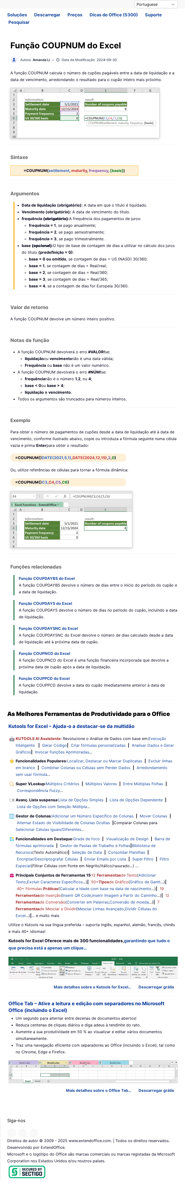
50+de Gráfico (109, 881)
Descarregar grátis (156, 987)
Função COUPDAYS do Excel (45, 603)
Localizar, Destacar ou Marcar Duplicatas (104, 761)
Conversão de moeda (129, 902)
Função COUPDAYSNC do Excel (48, 628)
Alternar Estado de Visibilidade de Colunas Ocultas (63, 822)
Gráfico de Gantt (145, 881)
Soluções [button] (17, 14)
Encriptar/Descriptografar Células (47, 859)
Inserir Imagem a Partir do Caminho (124, 895)
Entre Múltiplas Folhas (143, 783)
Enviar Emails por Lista (105, 859)
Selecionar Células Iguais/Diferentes (48, 829)
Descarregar (47, 14)
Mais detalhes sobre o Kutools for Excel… (92, 987)
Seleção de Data (87, 852)
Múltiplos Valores (101, 783)
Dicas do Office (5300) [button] (114, 14)
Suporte (153, 14)
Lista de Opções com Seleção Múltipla (52, 806)
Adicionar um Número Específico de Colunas (92, 816)
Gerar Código (54, 745)
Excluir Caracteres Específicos (55, 881)
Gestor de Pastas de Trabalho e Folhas (95, 845)
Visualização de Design (127, 838)
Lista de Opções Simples (80, 799)
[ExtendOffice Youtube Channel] (33, 1133)
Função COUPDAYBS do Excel (47, 578)
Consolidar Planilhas (126, 852)
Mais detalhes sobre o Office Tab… (98, 1090)
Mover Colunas (153, 816)
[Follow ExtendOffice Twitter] (22, 1133)
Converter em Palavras (88, 902)
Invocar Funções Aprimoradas (62, 752)
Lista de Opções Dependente (136, 799)
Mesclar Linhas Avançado (101, 908)
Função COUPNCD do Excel (44, 653)
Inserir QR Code (76, 895)
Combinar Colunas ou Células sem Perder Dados (85, 767)
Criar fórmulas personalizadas (98, 745)
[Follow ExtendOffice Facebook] (11, 1133)
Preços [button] (74, 14)
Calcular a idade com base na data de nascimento (105, 888)
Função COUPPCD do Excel (44, 678)
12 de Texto (114, 875)
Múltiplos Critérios (62, 783)
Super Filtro (142, 859)
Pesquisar (18, 22)
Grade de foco (86, 838)
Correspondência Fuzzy (38, 790)
